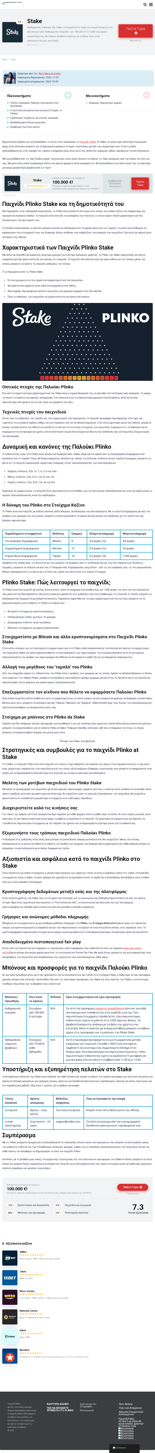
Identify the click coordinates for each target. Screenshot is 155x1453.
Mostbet (24, 1350)
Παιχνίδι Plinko (87, 141)
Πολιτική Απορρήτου (130, 1408)
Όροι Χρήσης (126, 1404)
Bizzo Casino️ (27, 1291)
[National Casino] (9, 1323)
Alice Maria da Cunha (49, 73)
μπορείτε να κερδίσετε (110, 1008)
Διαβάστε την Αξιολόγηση (115, 182)
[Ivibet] (9, 1343)
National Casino (29, 1310)
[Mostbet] (9, 1362)
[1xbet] (9, 1284)
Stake (37, 180)
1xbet (23, 1271)
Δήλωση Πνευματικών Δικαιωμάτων (131, 1413)
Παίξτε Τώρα (135, 29)
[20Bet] (9, 1264)
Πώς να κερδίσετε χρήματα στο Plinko (60, 1409)
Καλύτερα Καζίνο (58, 1404)
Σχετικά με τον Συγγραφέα (88, 1405)
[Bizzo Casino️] (9, 1304)
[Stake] (12, 190)
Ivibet (23, 1330)
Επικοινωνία (87, 1410)
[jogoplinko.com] (12, 2)
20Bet (23, 1252)
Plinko (4, 60)
